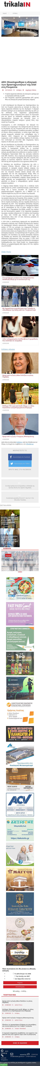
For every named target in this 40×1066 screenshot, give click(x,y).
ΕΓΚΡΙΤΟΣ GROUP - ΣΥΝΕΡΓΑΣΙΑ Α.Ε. (29, 1063)
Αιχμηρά (8, 555)
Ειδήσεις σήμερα (8, 349)
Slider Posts (6, 252)
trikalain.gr (30, 444)
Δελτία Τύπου (18, 1013)
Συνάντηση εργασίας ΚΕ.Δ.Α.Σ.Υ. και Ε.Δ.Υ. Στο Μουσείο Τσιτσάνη (20, 499)
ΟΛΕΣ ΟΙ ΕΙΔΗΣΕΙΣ (20, 1051)
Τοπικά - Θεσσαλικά (20, 1036)
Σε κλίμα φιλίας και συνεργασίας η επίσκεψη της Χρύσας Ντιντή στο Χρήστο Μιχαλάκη (19, 487)
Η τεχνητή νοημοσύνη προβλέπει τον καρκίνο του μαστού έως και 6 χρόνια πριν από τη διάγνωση (9, 539)
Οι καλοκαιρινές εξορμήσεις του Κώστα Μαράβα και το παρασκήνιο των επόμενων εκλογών (20, 563)
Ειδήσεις (20, 442)
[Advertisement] (20, 59)
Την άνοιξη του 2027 (23, 984)
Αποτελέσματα (20, 995)
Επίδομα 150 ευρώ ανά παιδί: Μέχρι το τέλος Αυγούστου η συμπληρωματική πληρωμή (9, 520)
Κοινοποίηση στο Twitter (22, 463)
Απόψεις (18, 90)
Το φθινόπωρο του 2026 (22, 982)
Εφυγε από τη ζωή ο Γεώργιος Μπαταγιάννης (18, 1026)
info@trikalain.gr (15, 1064)
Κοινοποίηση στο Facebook (21, 457)
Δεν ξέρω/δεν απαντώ (22, 987)
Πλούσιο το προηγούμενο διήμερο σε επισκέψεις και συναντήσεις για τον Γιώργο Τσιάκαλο (19, 1033)
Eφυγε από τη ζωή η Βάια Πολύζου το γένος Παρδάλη (17, 1009)
